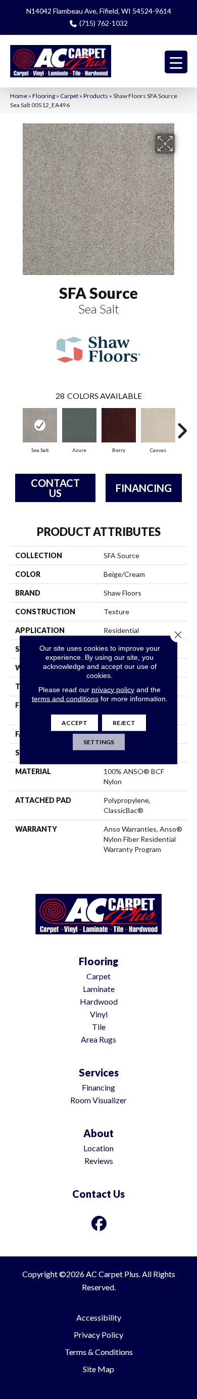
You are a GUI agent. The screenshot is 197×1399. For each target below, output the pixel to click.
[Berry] (118, 425)
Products (95, 96)
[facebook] (99, 1223)
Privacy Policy (98, 1334)
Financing (144, 488)
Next (181, 426)
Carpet (69, 96)
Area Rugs (98, 1039)
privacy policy (112, 689)
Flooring (43, 96)
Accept (74, 722)
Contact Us (55, 488)
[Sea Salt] (40, 425)
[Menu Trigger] (176, 62)
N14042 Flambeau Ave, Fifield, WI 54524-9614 (98, 11)
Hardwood (99, 1001)
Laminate (99, 989)
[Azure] (79, 425)
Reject (124, 722)
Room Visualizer (98, 1100)
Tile (99, 1026)
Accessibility (98, 1317)
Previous (15, 426)
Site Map (98, 1369)
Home (18, 96)
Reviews (98, 1160)
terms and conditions (65, 698)
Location (98, 1148)
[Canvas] (158, 425)
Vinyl (99, 1014)
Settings (98, 741)
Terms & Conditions (99, 1352)
